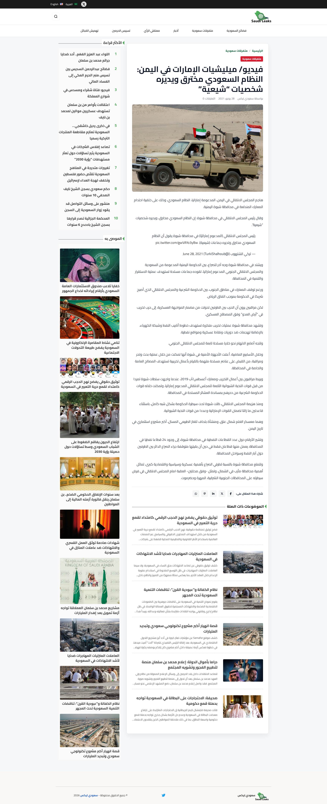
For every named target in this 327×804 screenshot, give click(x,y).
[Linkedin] (213, 493)
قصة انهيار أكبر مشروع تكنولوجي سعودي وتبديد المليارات (178, 628)
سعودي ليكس (89, 795)
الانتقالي (236, 200)
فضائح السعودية (236, 30)
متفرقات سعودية (202, 30)
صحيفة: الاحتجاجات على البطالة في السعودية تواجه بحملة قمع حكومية (176, 700)
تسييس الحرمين (121, 30)
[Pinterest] (204, 493)
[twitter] (83, 4)
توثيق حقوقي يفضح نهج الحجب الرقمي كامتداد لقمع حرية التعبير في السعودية (174, 520)
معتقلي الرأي (152, 30)
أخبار (176, 30)
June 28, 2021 (193, 254)
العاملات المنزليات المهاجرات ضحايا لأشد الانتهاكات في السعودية (176, 556)
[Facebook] (230, 493)
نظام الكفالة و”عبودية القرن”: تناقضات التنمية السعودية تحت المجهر (180, 592)
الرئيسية (257, 51)
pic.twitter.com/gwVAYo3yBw (177, 242)
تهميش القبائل (89, 30)
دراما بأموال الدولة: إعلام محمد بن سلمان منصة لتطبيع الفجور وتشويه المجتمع (179, 664)
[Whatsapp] (195, 493)
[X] (222, 493)
